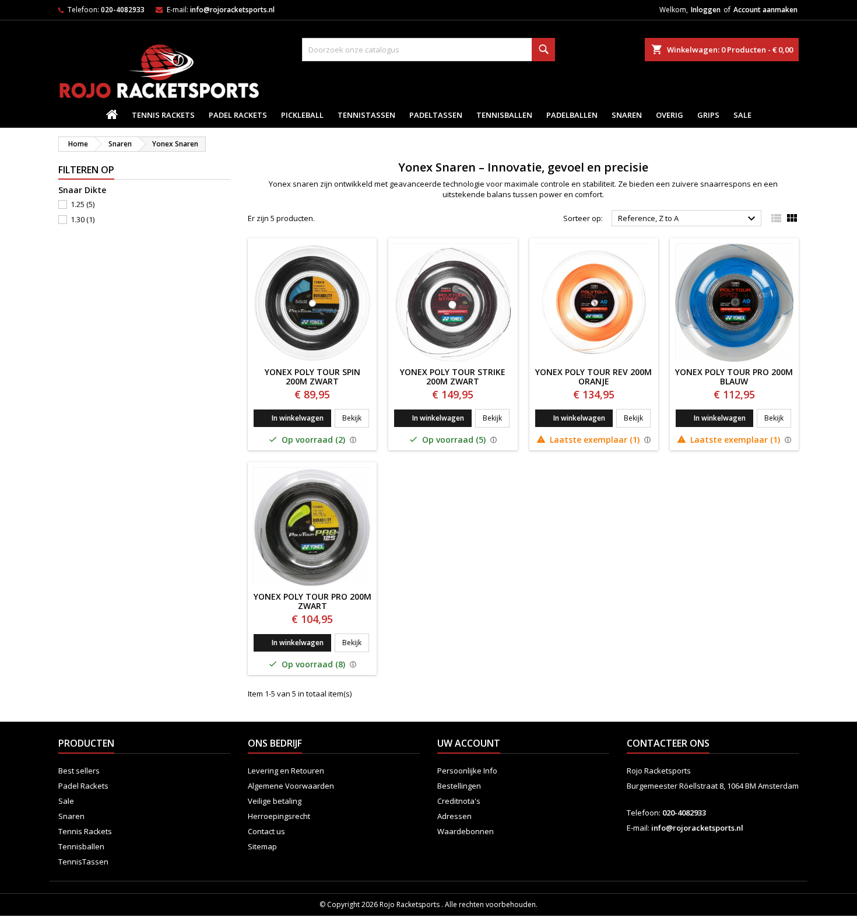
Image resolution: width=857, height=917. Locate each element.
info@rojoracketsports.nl (232, 10)
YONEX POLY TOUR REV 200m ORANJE (593, 376)
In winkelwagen (298, 418)
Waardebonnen (465, 831)
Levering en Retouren (286, 770)
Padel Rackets (238, 115)
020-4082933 (123, 10)
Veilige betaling (274, 801)
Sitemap (262, 846)
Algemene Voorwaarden (291, 785)
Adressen (454, 816)
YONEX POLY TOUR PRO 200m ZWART (312, 601)
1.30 (82, 219)
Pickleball (302, 115)
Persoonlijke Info (467, 770)
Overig (669, 115)
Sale (742, 115)
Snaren (627, 115)
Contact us (266, 831)
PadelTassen (435, 115)
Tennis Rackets (163, 115)
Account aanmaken (765, 10)
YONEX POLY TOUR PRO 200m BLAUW (734, 376)
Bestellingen (459, 785)
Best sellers (79, 770)
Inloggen (706, 10)
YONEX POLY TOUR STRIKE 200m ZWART (452, 376)
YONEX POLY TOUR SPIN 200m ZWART (312, 376)
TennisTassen (366, 115)
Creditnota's (458, 801)
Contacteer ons (668, 743)
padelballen (572, 115)
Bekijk (355, 417)
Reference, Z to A (688, 219)
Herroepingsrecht (279, 816)
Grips (708, 115)
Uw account (468, 743)
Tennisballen (504, 115)
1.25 (82, 204)
